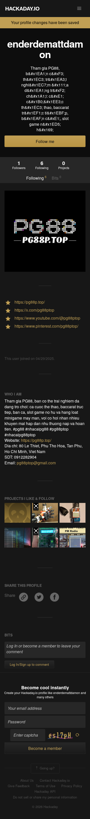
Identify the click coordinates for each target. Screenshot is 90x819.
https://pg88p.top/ (36, 440)
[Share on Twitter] (39, 595)
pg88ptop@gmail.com (36, 463)
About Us (27, 780)
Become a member (45, 748)
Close (84, 22)
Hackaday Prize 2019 (35, 531)
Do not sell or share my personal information (45, 797)
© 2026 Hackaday (45, 806)
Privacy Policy (71, 786)
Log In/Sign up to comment (29, 664)
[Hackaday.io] (22, 8)
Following (36, 178)
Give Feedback (19, 786)
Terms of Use (45, 786)
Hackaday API (45, 791)
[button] (79, 8)
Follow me (45, 141)
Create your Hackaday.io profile (25, 693)
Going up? (46, 768)
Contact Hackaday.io (55, 780)
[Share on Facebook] (54, 595)
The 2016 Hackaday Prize (35, 506)
